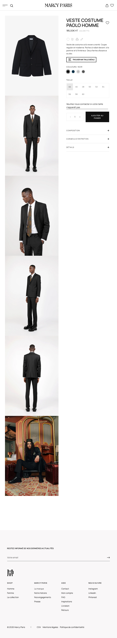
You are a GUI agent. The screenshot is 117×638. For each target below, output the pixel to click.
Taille (69, 80)
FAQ (63, 597)
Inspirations (66, 601)
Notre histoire (40, 593)
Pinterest (92, 597)
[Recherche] (12, 6)
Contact (65, 588)
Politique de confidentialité (72, 627)
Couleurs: (74, 67)
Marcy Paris (19, 627)
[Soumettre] (108, 557)
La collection (13, 597)
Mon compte (67, 593)
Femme (10, 593)
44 (70, 87)
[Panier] (107, 6)
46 (76, 87)
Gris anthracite (83, 71)
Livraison (65, 605)
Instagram (93, 588)
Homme (10, 588)
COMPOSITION (73, 130)
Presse (37, 601)
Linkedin (92, 593)
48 (83, 87)
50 (90, 87)
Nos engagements (42, 597)
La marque (39, 588)
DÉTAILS (70, 147)
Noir (68, 71)
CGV (39, 627)
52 (96, 87)
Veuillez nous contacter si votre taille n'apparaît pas (84, 106)
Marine (73, 71)
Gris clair (78, 71)
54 (103, 87)
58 (76, 94)
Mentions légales (50, 627)
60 (83, 94)
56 (70, 94)
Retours (65, 610)
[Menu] (5, 5)
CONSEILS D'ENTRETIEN (77, 139)
